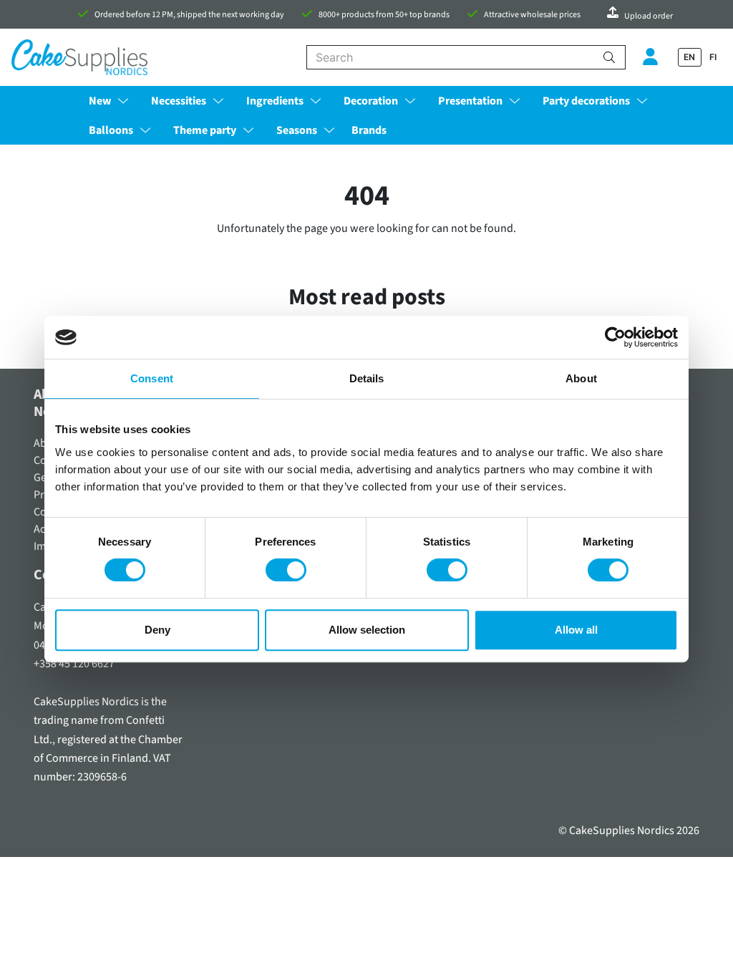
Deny (157, 630)
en (689, 57)
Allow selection (367, 630)
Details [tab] (366, 378)
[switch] (286, 569)
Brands (369, 130)
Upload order (648, 16)
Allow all (576, 630)
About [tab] (581, 378)
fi (713, 57)
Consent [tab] (151, 378)
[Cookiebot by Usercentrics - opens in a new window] (615, 337)
